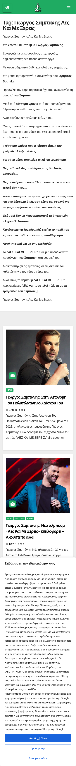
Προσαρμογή (38, 748)
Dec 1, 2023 (16, 544)
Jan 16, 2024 (17, 410)
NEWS (9, 390)
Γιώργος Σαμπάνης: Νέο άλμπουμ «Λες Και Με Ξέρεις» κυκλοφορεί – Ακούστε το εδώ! (35, 531)
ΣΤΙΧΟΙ (30, 518)
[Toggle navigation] (68, 7)
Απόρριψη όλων (38, 758)
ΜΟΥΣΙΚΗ (19, 518)
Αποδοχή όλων (38, 738)
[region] (38, 661)
